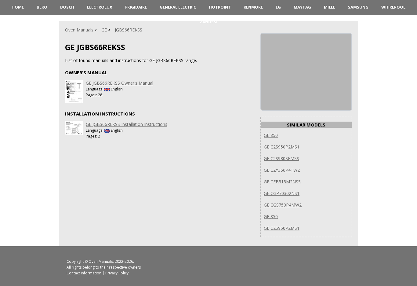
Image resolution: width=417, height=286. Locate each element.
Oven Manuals (101, 261)
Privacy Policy (117, 273)
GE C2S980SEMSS (281, 158)
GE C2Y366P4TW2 (282, 170)
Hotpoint (220, 7)
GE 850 (271, 135)
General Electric (178, 7)
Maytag (302, 7)
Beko (42, 7)
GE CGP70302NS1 (281, 193)
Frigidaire (136, 7)
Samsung (358, 7)
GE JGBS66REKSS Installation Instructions (126, 124)
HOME (18, 7)
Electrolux (99, 7)
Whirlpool (393, 7)
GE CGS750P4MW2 (283, 205)
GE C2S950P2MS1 (281, 147)
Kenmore (253, 7)
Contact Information (84, 273)
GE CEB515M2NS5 (282, 182)
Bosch (67, 7)
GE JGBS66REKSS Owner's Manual (119, 83)
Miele (329, 7)
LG (278, 7)
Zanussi (208, 21)
